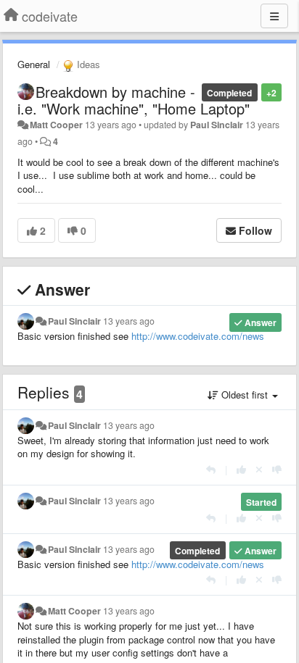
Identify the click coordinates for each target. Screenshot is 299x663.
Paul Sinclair (216, 124)
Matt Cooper (56, 124)
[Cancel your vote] (259, 469)
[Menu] (274, 16)
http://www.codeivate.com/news (197, 336)
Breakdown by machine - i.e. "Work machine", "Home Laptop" (133, 100)
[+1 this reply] (241, 469)
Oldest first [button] (244, 394)
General (33, 64)
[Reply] (211, 469)
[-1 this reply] (277, 469)
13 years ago (129, 321)
